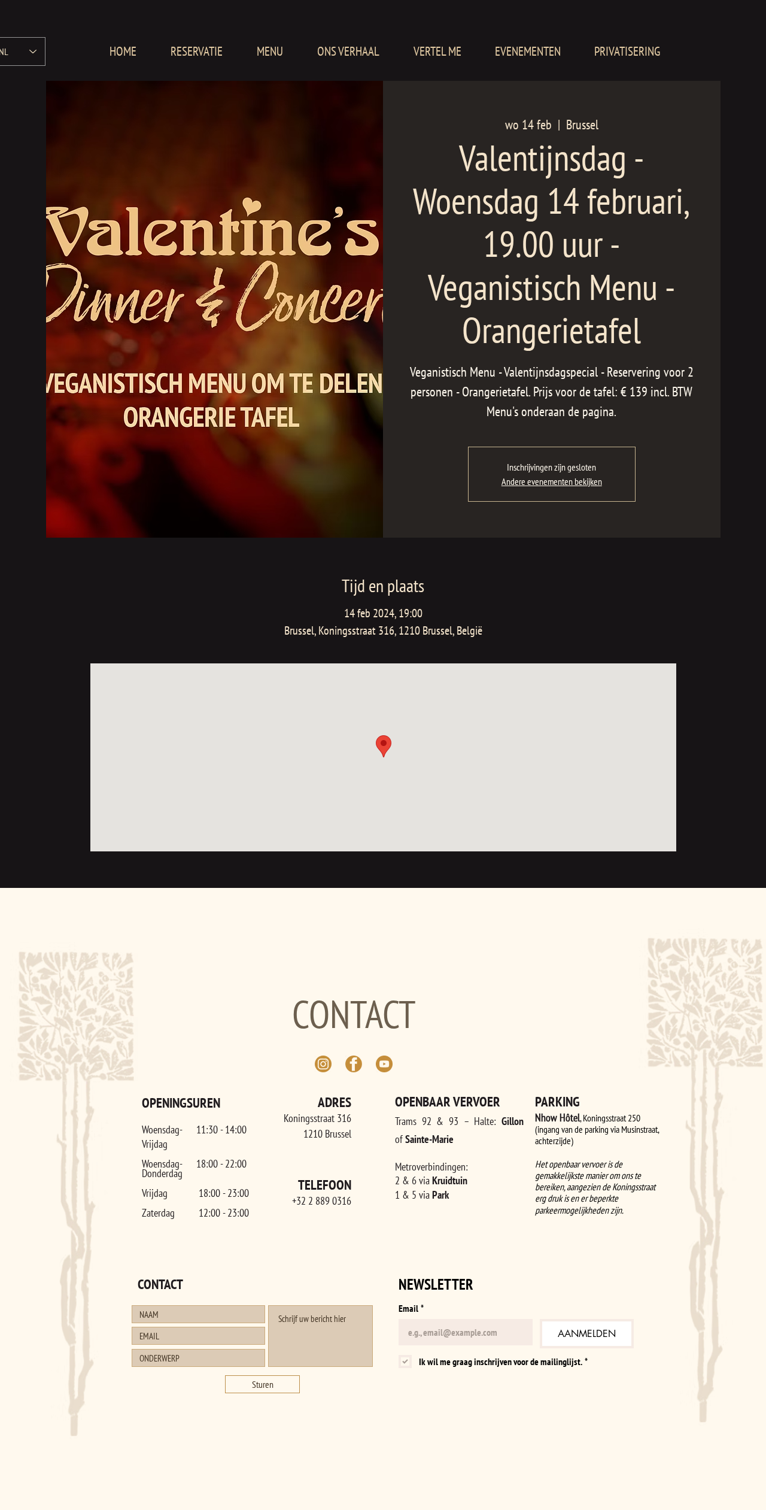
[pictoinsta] (323, 1064)
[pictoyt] (384, 1064)
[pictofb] (353, 1064)
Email (411, 1308)
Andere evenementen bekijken (551, 481)
